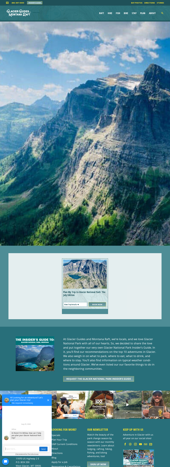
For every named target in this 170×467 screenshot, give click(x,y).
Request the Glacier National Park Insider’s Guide (98, 378)
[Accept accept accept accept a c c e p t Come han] (71, 405)
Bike (126, 13)
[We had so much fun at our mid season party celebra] (156, 405)
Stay (134, 13)
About (152, 13)
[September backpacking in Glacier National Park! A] (127, 405)
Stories (160, 3)
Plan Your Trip (59, 439)
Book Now (97, 304)
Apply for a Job (59, 462)
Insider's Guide (34, 3)
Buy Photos (136, 3)
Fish (118, 13)
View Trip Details (70, 304)
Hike (110, 13)
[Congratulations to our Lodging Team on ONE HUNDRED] (99, 405)
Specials (56, 435)
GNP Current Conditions (64, 444)
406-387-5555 (17, 2)
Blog (54, 457)
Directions (149, 3)
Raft (101, 13)
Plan (142, 13)
